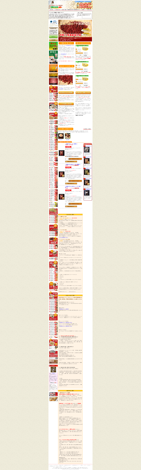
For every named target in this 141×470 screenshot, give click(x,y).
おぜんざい (61, 139)
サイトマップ (55, 465)
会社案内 (82, 465)
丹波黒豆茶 (53, 373)
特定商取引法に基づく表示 (67, 465)
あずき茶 (61, 88)
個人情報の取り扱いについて (75, 465)
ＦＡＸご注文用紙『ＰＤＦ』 (63, 237)
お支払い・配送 (61, 465)
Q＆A (85, 465)
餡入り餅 (67, 139)
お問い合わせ (88, 465)
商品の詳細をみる (71, 161)
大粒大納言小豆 (68, 45)
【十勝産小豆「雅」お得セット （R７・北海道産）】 (72, 164)
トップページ (51, 465)
